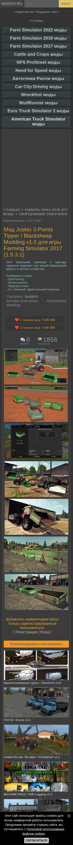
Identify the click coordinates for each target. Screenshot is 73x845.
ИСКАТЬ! (65, 4)
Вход (44, 632)
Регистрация (26, 632)
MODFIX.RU (12, 4)
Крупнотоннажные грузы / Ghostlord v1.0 (32, 683)
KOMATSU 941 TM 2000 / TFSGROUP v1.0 (32, 757)
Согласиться (36, 840)
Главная (12, 209)
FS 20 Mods (36, 20)
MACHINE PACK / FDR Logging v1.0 (28, 794)
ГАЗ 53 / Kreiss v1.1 (17, 720)
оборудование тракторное (43, 214)
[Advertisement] (36, 169)
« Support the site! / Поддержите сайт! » (36, 11)
